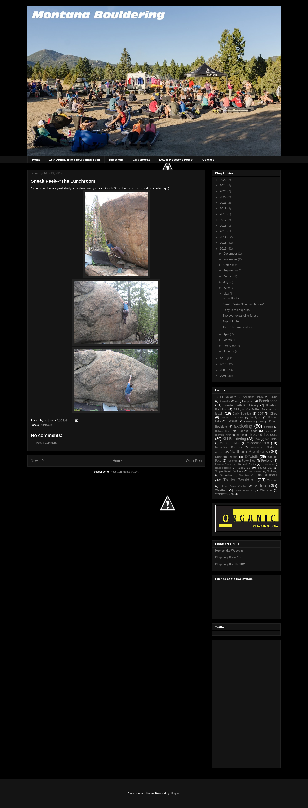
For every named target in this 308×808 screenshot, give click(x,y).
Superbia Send (232, 321)
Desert (232, 421)
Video (260, 485)
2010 (223, 364)
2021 (223, 202)
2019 (223, 208)
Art (237, 401)
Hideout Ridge (248, 430)
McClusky (271, 439)
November (230, 259)
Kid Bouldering (234, 439)
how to (269, 431)
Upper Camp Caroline (234, 486)
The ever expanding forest (240, 315)
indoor (240, 434)
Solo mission (255, 471)
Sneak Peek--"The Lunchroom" (243, 304)
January (229, 351)
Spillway (272, 471)
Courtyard (255, 417)
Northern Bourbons (248, 451)
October (229, 264)
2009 (223, 370)
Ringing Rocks (223, 468)
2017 (223, 219)
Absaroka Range (253, 397)
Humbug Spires (223, 435)
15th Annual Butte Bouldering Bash (74, 159)
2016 (223, 225)
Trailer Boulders (239, 479)
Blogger (174, 793)
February (229, 345)
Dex (262, 421)
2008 (223, 375)
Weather (220, 490)
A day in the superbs (236, 310)
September (231, 270)
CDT (261, 413)
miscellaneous (258, 443)
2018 (223, 214)
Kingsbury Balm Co (228, 557)
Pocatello (232, 460)
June (227, 287)
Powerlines (248, 460)
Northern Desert (226, 456)
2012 (223, 248)
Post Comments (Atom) (124, 471)
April (226, 334)
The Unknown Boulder (237, 327)
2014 (223, 237)
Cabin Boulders (242, 413)
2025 (223, 179)
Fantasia (268, 426)
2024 (223, 185)
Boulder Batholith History (241, 405)
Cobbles (225, 417)
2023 (223, 191)
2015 (223, 231)
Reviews (267, 464)
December (230, 253)
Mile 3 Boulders (230, 443)
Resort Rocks (247, 464)
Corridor (239, 417)
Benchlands (268, 401)
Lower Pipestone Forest (176, 159)
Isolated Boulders (263, 435)
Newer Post (39, 461)
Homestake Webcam (229, 550)
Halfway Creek (223, 431)
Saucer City (265, 467)
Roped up (243, 467)
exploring (243, 426)
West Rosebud (244, 490)
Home (36, 159)
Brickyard (46, 425)
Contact (208, 159)
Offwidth (251, 457)
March (228, 339)
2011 (223, 358)
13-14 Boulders (225, 396)
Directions (116, 159)
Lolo (257, 439)
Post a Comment (46, 442)
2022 (223, 197)
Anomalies (225, 401)
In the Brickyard (233, 298)
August (228, 276)
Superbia (226, 475)
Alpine (273, 397)
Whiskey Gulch (224, 494)
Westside (266, 490)
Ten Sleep (244, 475)
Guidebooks (141, 159)
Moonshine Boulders (228, 447)
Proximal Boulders (224, 464)
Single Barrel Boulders (229, 471)
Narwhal (255, 447)
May (226, 293)
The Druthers (266, 475)
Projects (266, 460)
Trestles (272, 480)
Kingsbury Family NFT (230, 564)
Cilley (273, 413)
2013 (223, 242)
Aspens (248, 401)
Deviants (250, 421)
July (226, 282)
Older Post (194, 461)
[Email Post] (76, 420)
